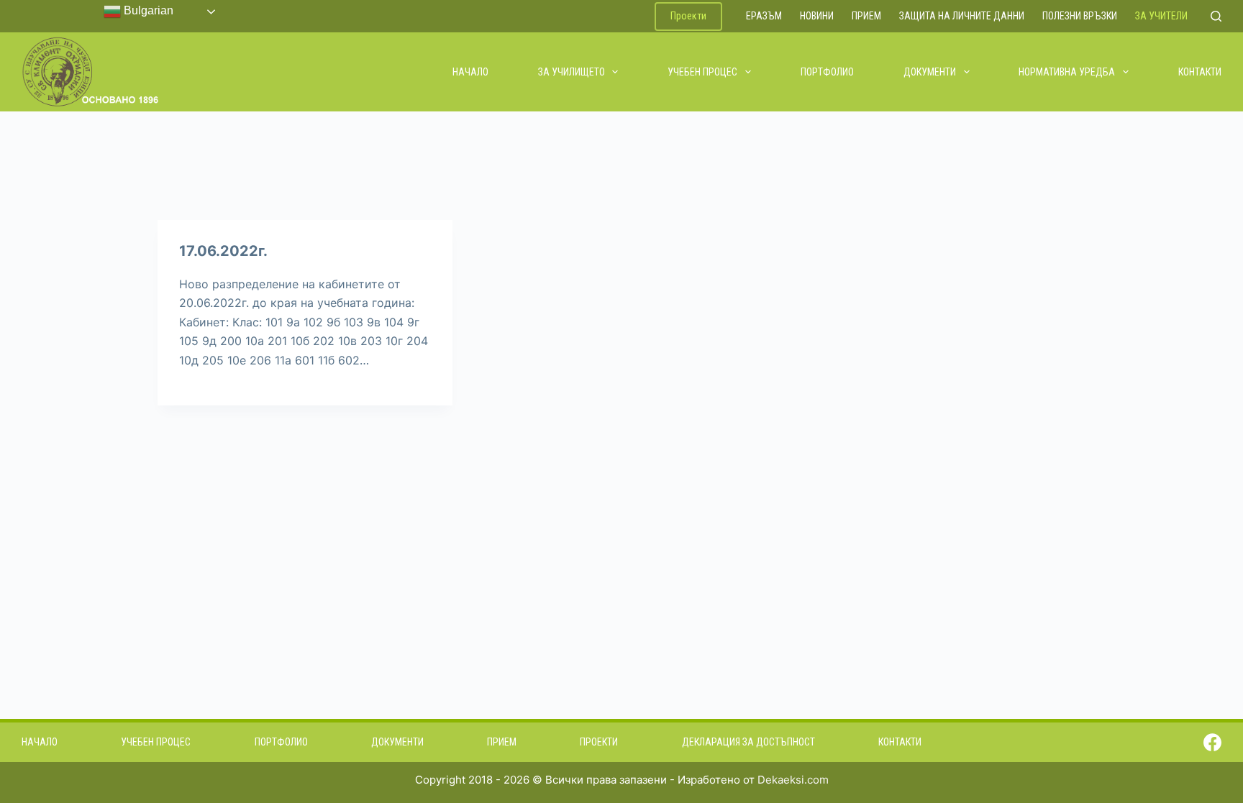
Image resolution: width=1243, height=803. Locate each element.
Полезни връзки (1079, 16)
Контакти (1199, 72)
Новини (817, 16)
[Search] (1216, 16)
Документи (929, 72)
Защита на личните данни (961, 16)
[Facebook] (1212, 742)
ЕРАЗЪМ (764, 16)
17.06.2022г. (223, 251)
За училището (571, 72)
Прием (866, 16)
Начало (470, 72)
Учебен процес (702, 72)
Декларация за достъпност (748, 742)
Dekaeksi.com (793, 779)
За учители (1161, 16)
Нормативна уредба (1067, 72)
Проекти (688, 16)
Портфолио (827, 72)
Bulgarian (147, 10)
